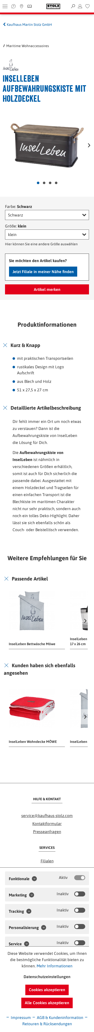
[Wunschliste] (87, 6)
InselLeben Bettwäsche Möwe (32, 644)
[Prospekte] (29, 6)
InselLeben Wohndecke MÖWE (33, 742)
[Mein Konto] (79, 6)
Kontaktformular (47, 823)
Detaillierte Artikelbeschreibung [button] (46, 408)
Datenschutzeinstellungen (47, 976)
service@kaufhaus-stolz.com (47, 815)
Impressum (20, 1017)
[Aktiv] (79, 877)
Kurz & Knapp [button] (25, 345)
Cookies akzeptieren (47, 989)
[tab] (47, 345)
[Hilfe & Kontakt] (13, 6)
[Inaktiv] (79, 893)
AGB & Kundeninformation (59, 1017)
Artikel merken (47, 289)
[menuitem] (87, 6)
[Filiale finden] (21, 6)
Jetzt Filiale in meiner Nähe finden (43, 271)
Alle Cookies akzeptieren (47, 1002)
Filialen (47, 861)
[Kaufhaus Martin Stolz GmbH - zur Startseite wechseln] (53, 6)
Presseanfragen (47, 831)
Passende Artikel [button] (30, 579)
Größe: (15, 226)
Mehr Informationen (54, 966)
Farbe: (18, 206)
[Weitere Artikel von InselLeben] (24, 65)
